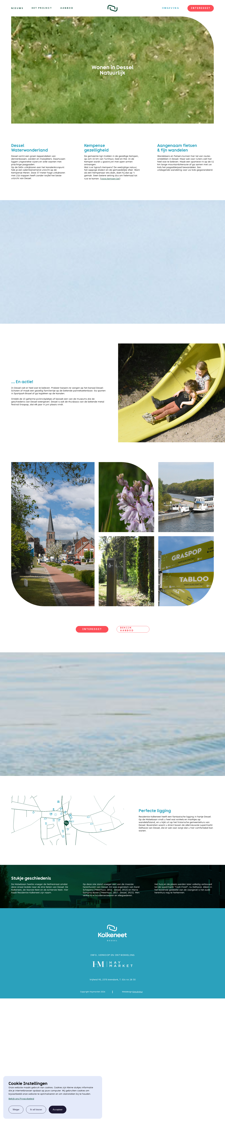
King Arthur (137, 992)
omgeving (170, 8)
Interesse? (92, 629)
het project (42, 8)
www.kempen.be (110, 178)
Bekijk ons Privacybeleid (21, 1098)
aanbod (66, 8)
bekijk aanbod (127, 629)
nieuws (17, 8)
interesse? (200, 8)
